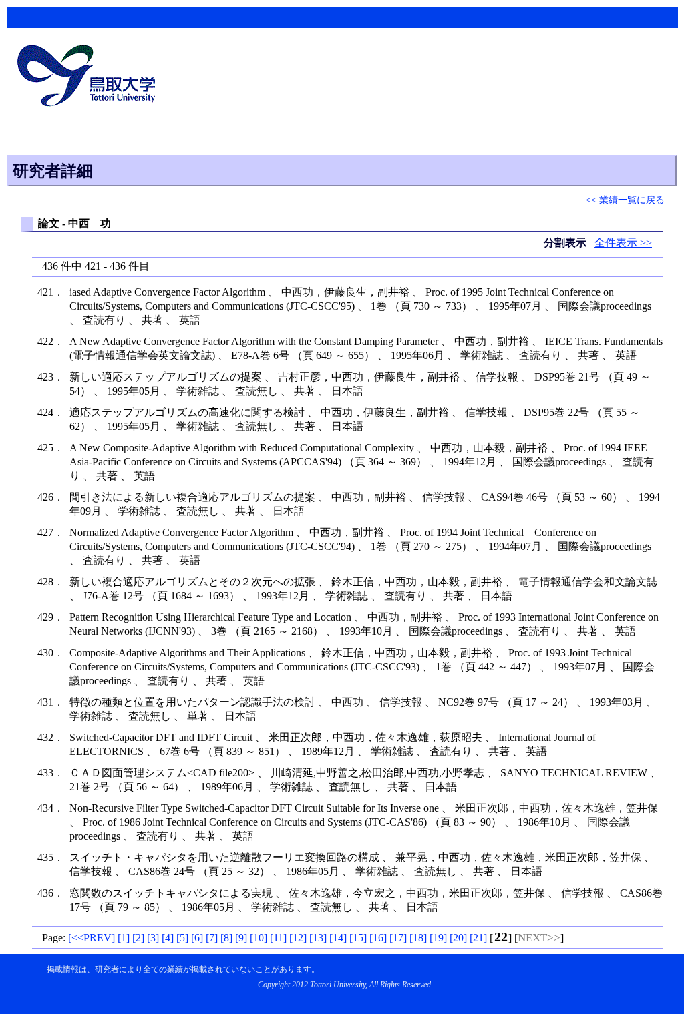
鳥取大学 (90, 77)
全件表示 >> (623, 242)
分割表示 (566, 242)
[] (91, 937)
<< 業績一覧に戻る (625, 199)
